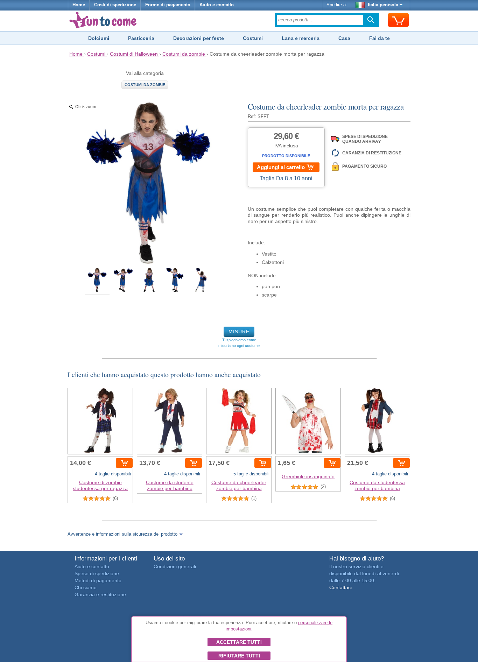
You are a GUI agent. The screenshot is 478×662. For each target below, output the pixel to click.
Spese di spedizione (97, 573)
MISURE (239, 331)
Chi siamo (86, 587)
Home (78, 4)
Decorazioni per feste (198, 38)
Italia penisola (383, 4)
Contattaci (340, 587)
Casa (344, 38)
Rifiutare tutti (239, 655)
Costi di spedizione (115, 4)
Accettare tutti (239, 642)
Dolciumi (98, 38)
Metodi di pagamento (98, 580)
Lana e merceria (300, 38)
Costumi (253, 38)
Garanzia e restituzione (100, 594)
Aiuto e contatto (216, 4)
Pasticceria (141, 38)
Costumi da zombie (145, 85)
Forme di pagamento (167, 4)
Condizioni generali (175, 566)
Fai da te (379, 38)
